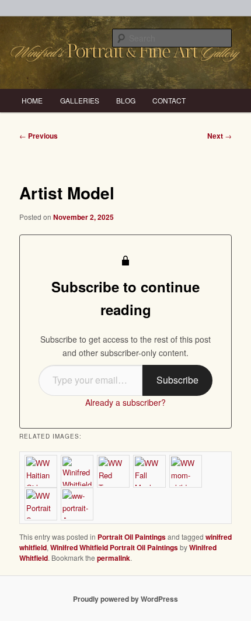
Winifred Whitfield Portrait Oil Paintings (114, 547)
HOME (32, 100)
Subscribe (177, 380)
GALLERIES (79, 100)
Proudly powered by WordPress (125, 599)
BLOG (125, 100)
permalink (113, 558)
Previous (38, 135)
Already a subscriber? (125, 402)
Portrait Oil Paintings (131, 537)
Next (219, 135)
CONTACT (169, 100)
